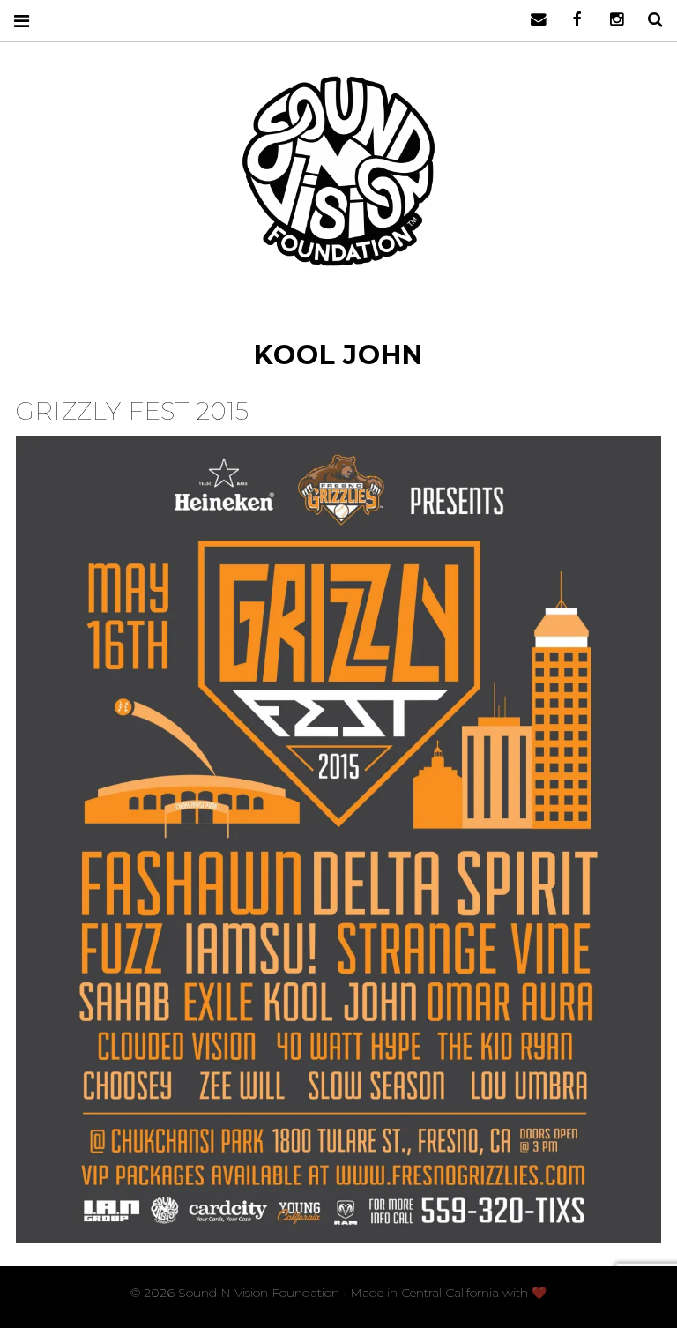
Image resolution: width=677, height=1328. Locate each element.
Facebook (571, 19)
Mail (532, 19)
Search (648, 19)
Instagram (610, 19)
